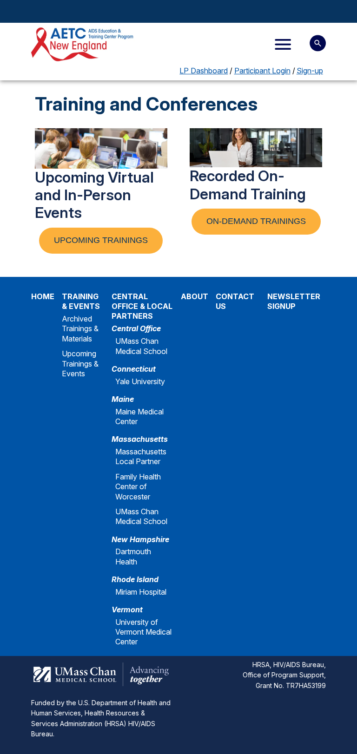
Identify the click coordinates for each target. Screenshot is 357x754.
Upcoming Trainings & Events (80, 363)
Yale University (140, 381)
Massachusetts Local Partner (140, 456)
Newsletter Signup (293, 301)
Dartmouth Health (133, 556)
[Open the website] (83, 44)
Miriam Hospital (140, 592)
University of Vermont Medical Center (143, 632)
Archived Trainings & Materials (80, 328)
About (194, 296)
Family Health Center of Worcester (138, 486)
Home (42, 296)
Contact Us (235, 301)
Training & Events (81, 301)
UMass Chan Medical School (141, 345)
